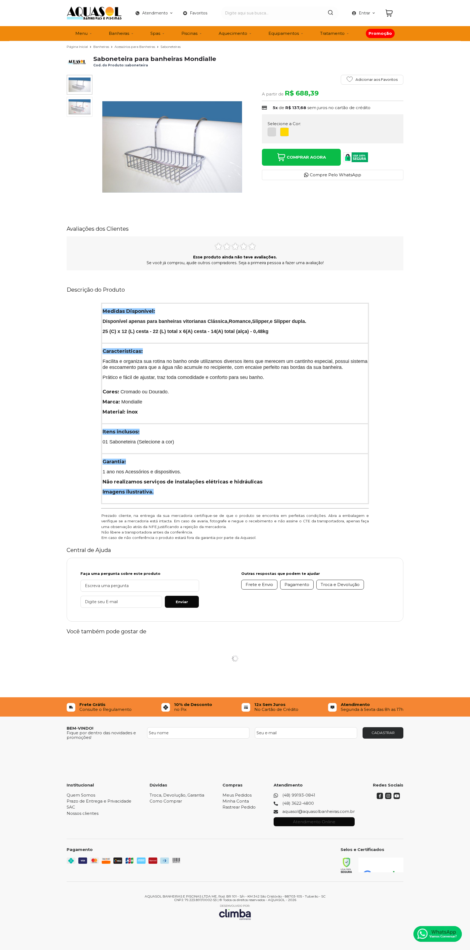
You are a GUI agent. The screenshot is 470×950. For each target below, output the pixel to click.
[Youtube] (397, 797)
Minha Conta (235, 801)
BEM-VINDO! (80, 728)
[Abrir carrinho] (393, 13)
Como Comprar (166, 801)
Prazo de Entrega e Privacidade (99, 801)
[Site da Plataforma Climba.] (235, 912)
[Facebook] (380, 797)
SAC (71, 807)
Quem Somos (81, 795)
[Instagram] (388, 797)
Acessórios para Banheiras (135, 47)
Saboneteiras (170, 47)
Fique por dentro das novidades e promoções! (101, 735)
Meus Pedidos (237, 795)
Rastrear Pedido (239, 807)
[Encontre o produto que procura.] (330, 13)
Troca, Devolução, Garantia (177, 795)
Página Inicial (78, 47)
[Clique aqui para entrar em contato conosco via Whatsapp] (437, 934)
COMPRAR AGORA (306, 157)
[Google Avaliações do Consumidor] (380, 865)
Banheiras (101, 47)
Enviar (182, 602)
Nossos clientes (82, 813)
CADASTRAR (383, 732)
